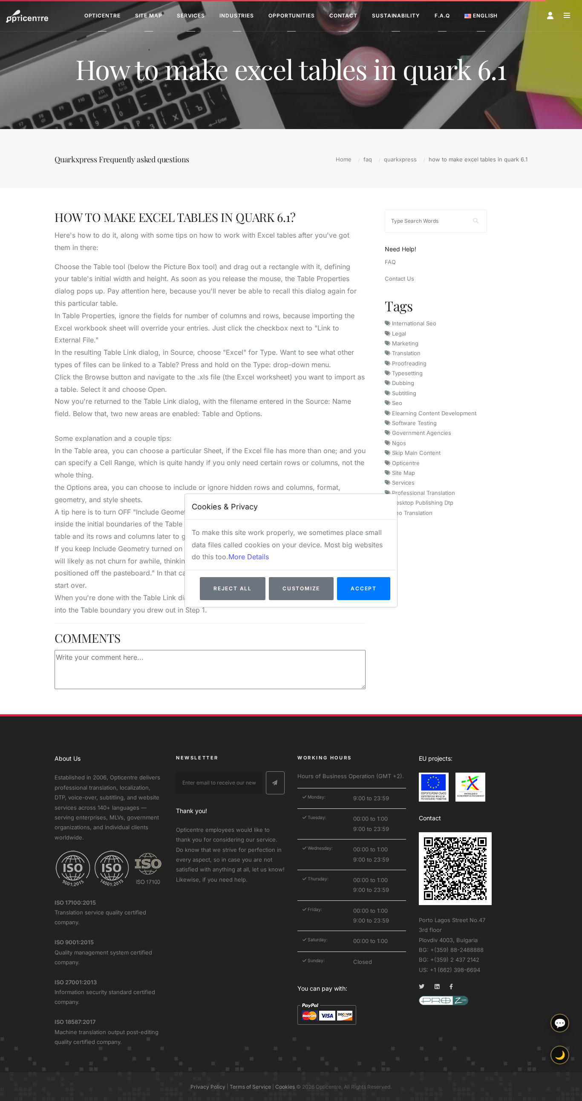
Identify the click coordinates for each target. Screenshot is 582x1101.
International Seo (413, 323)
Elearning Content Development (433, 413)
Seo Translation (411, 512)
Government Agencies (420, 432)
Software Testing (413, 423)
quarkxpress (400, 159)
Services (402, 482)
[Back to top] (559, 1087)
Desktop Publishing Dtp (421, 502)
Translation (405, 353)
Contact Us (399, 278)
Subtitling (403, 393)
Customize (301, 588)
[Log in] (550, 15)
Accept (364, 588)
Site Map (402, 472)
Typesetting (406, 373)
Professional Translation (422, 492)
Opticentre (405, 463)
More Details (248, 556)
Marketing (404, 343)
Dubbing (402, 382)
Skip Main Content (415, 452)
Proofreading (408, 363)
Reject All (232, 588)
